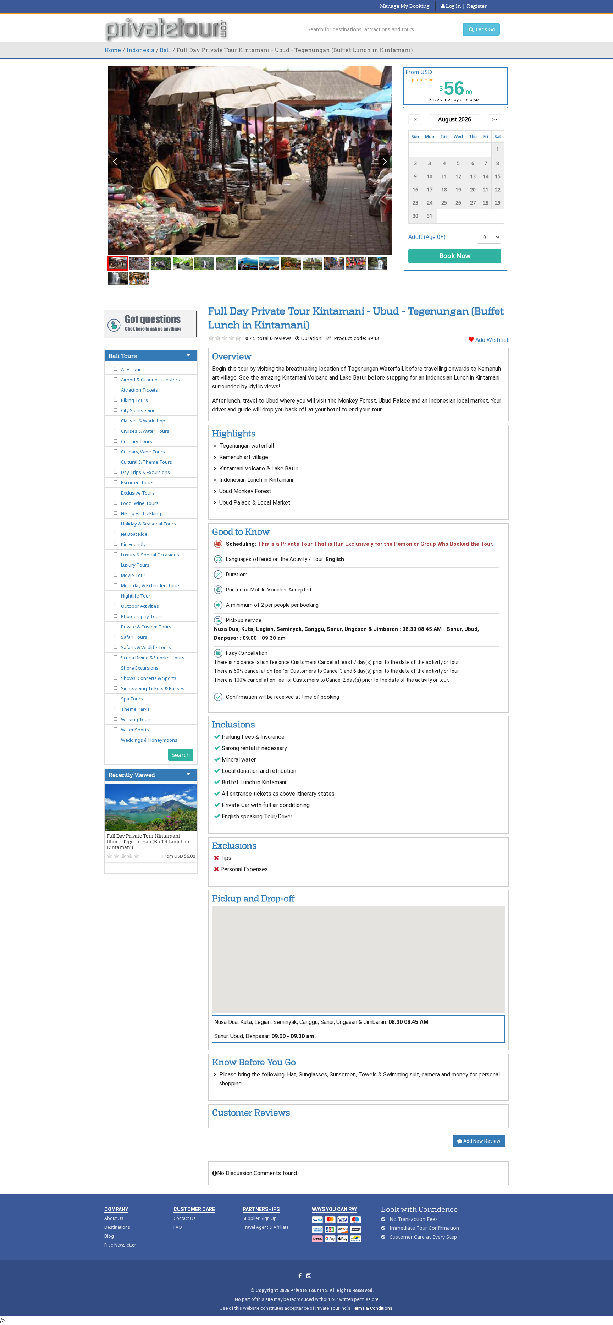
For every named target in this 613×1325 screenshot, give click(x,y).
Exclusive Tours (138, 493)
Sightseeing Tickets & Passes (152, 688)
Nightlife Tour (135, 596)
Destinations (117, 1227)
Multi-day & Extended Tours (151, 585)
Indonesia (140, 50)
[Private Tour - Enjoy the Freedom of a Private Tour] (167, 29)
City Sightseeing (138, 410)
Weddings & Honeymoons (149, 740)
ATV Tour (131, 369)
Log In (453, 6)
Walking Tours (136, 719)
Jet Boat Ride (134, 534)
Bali (165, 50)
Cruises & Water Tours (145, 431)
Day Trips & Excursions (145, 472)
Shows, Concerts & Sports (148, 678)
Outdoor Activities (140, 606)
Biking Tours (134, 400)
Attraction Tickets (139, 390)
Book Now (454, 255)
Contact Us (184, 1218)
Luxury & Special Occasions (150, 554)
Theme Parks (135, 709)
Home (112, 50)
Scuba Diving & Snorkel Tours (152, 657)
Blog (109, 1236)
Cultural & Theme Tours (146, 462)
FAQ (177, 1227)
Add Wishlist (491, 340)
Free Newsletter (120, 1245)
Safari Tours (134, 637)
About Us (113, 1218)
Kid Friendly (133, 544)
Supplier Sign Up (260, 1218)
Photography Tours (142, 616)
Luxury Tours (135, 565)
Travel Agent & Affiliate (266, 1227)
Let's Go (484, 29)
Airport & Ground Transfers (150, 379)
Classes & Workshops (144, 421)
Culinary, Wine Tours (143, 451)
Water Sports (135, 729)
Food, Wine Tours (140, 503)
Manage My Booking (405, 6)
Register (477, 6)
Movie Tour (133, 575)
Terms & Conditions (372, 1308)
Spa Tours (132, 699)
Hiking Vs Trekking (141, 513)
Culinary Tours (136, 441)
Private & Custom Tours (146, 626)
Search (181, 755)
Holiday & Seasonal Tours (148, 523)
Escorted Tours (137, 482)
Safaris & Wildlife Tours (146, 647)
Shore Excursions (140, 668)
